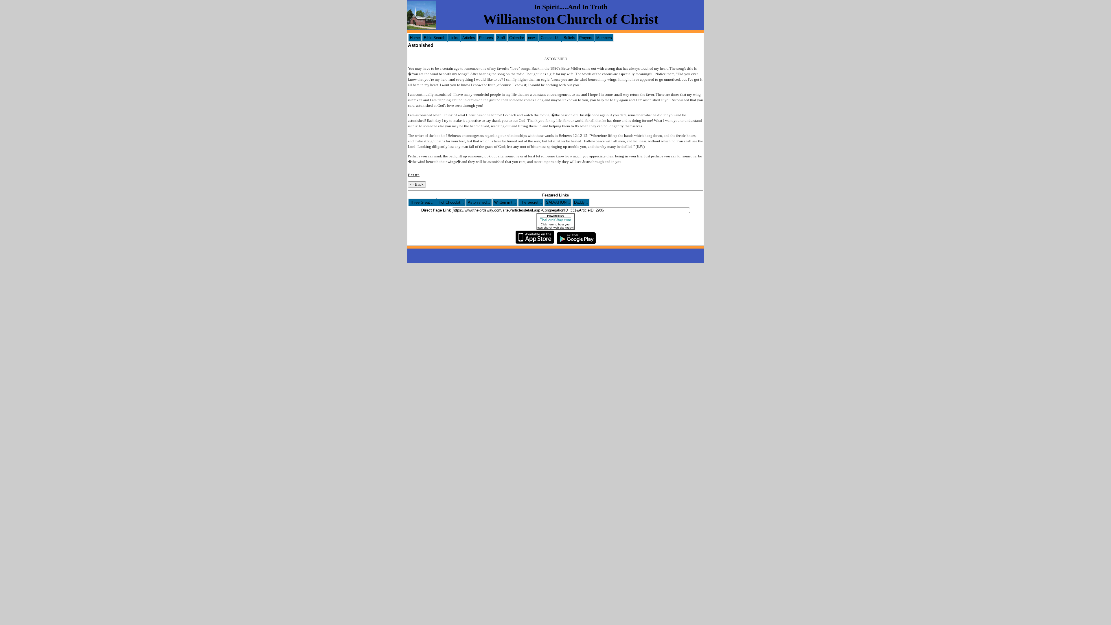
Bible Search (434, 38)
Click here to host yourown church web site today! (555, 226)
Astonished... (479, 202)
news (532, 38)
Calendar (516, 38)
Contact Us (550, 38)
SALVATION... (558, 202)
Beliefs (569, 38)
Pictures (486, 38)
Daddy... (581, 202)
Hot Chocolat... (451, 202)
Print (414, 175)
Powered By (555, 215)
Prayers (585, 38)
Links (453, 38)
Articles (468, 38)
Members (604, 38)
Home (415, 38)
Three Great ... (422, 202)
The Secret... (531, 202)
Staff (501, 38)
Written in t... (505, 202)
